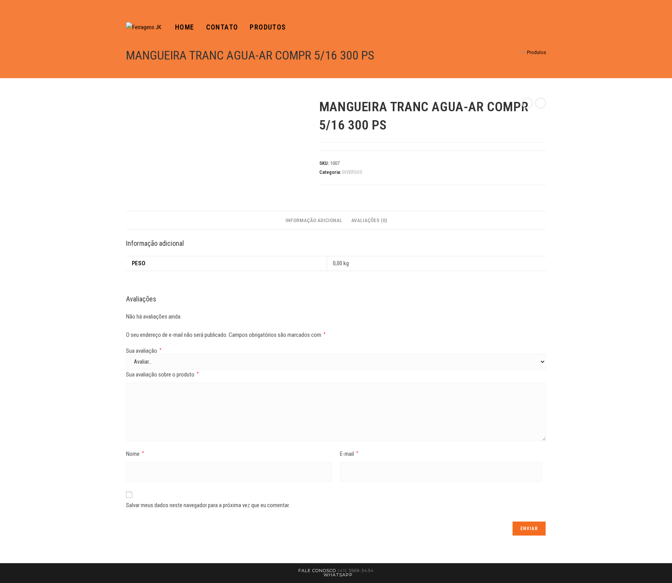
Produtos (536, 52)
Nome (135, 453)
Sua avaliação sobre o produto (162, 374)
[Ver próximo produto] (540, 103)
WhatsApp (338, 575)
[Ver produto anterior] (527, 103)
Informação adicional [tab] (313, 220)
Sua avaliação (143, 351)
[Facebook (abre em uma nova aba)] (532, 27)
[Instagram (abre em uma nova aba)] (543, 27)
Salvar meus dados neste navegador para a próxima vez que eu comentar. (208, 505)
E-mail (349, 453)
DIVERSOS (352, 172)
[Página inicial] (518, 52)
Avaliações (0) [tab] (369, 220)
